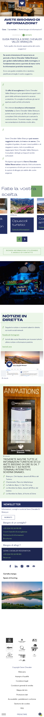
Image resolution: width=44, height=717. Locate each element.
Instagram (15, 335)
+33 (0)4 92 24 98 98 (12, 528)
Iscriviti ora (7, 347)
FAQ (22, 708)
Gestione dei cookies (22, 704)
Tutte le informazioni (20, 229)
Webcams (22, 672)
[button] (22, 283)
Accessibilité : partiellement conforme (22, 699)
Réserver (7, 557)
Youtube (28, 566)
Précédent (19, 239)
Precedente (4, 283)
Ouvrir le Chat (40, 714)
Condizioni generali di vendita (22, 685)
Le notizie (12, 29)
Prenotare (22, 714)
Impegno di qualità (22, 676)
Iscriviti (8, 517)
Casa (4, 29)
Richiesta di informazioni (13, 535)
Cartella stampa (9, 574)
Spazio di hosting (10, 578)
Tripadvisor (33, 566)
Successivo (40, 283)
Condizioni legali (22, 681)
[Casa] (22, 3)
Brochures (7, 538)
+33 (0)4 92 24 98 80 (12, 554)
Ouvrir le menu (4, 714)
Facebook (6, 335)
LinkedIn (16, 566)
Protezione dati (22, 695)
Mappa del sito (22, 690)
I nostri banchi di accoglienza (15, 532)
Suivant (24, 239)
